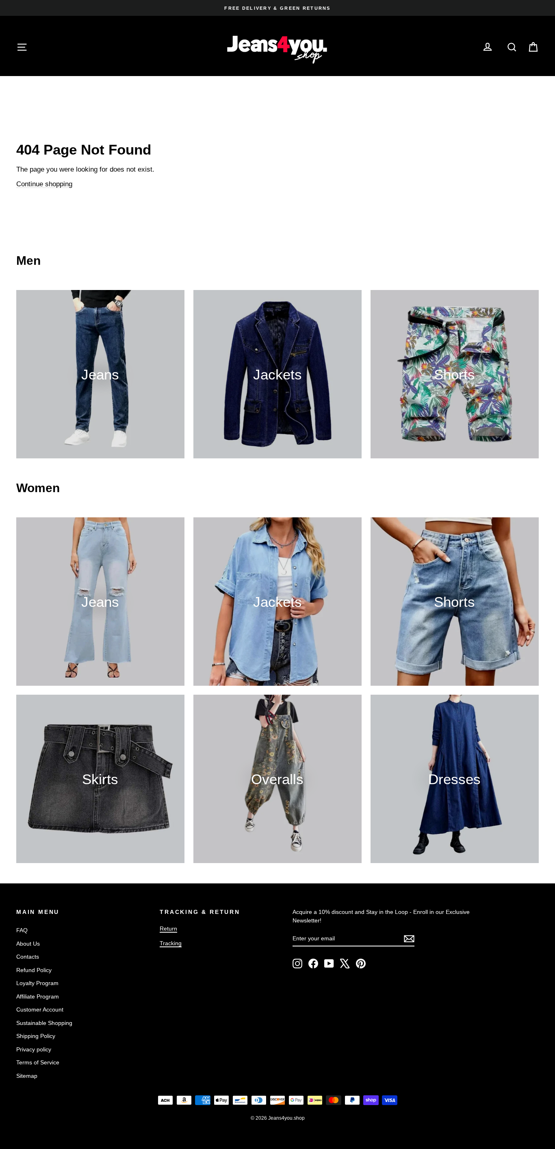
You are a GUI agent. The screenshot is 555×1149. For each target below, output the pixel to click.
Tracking (171, 943)
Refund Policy (34, 970)
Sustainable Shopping (44, 1023)
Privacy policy (33, 1049)
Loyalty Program (37, 983)
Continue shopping (44, 184)
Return (168, 928)
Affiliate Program (37, 996)
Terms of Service (37, 1062)
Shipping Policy (35, 1036)
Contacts (27, 956)
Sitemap (26, 1076)
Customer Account (39, 1009)
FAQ (22, 930)
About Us (28, 943)
